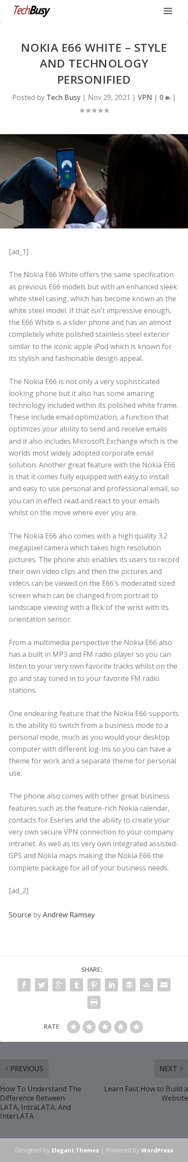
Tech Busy (63, 97)
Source (20, 915)
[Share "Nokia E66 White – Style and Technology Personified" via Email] (164, 985)
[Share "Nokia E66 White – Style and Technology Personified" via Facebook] (24, 985)
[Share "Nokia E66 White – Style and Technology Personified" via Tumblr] (76, 985)
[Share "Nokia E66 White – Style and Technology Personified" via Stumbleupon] (146, 985)
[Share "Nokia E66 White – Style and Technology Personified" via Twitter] (41, 985)
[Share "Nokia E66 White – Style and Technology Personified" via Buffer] (129, 985)
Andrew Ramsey (69, 915)
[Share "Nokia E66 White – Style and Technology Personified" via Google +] (59, 985)
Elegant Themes (75, 1150)
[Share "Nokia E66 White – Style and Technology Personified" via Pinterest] (94, 985)
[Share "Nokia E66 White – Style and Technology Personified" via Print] (94, 1002)
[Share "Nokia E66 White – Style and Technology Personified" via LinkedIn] (111, 985)
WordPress (157, 1150)
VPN (145, 97)
